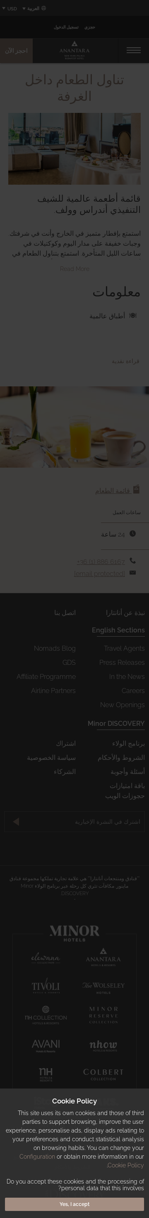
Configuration (37, 1156)
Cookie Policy (126, 1165)
